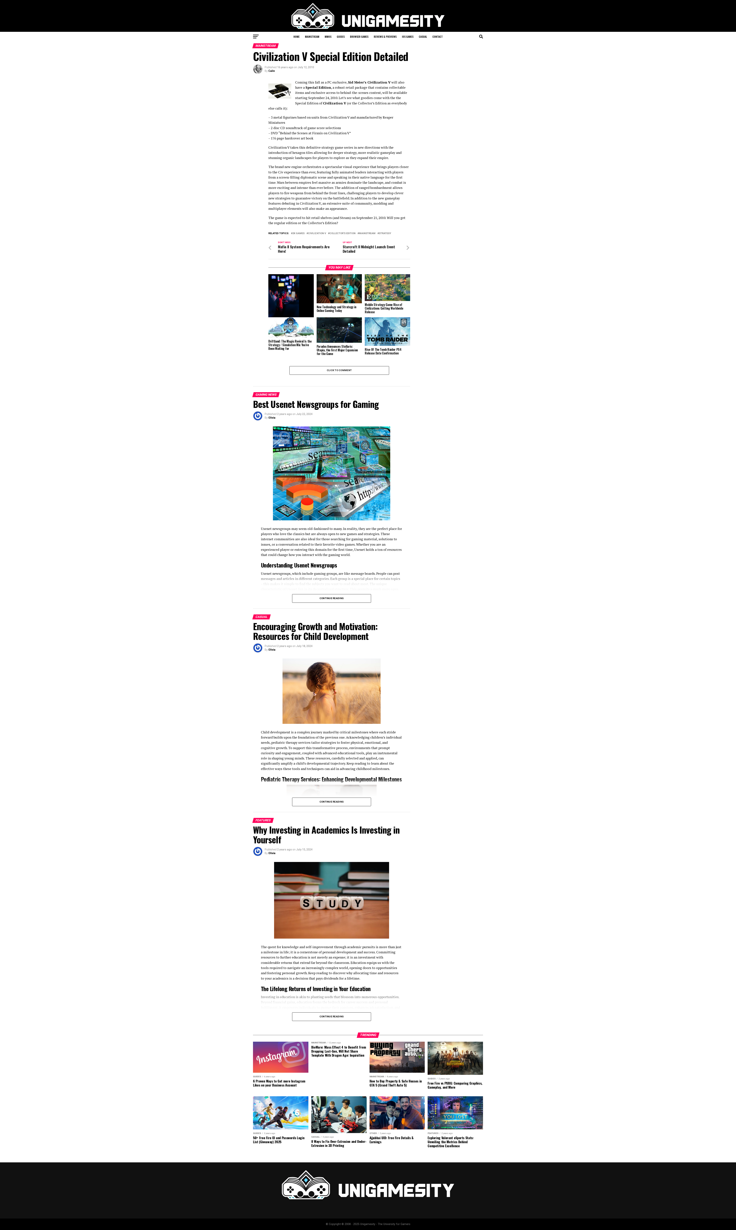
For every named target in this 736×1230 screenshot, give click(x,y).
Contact (437, 36)
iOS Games (407, 36)
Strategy (385, 233)
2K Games (298, 233)
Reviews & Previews (385, 36)
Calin (271, 70)
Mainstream (312, 36)
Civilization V (317, 233)
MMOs (328, 36)
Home (296, 36)
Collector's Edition (342, 233)
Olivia (271, 417)
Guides (341, 36)
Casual (423, 36)
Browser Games (359, 36)
